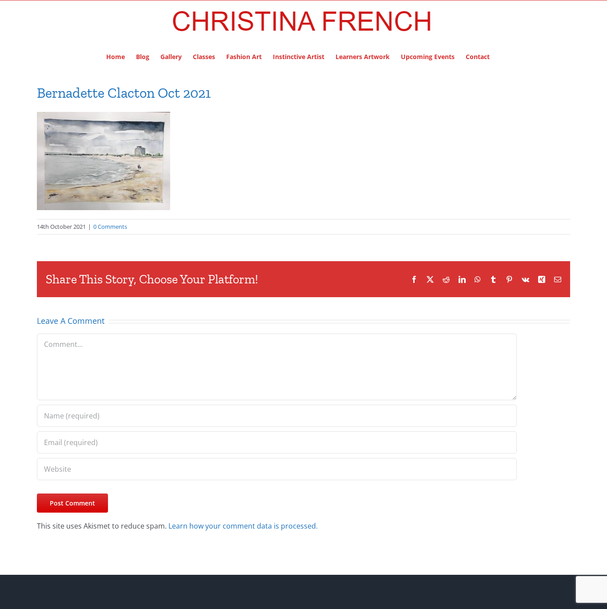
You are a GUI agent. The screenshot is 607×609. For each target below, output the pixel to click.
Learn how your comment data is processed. (243, 526)
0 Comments (110, 227)
